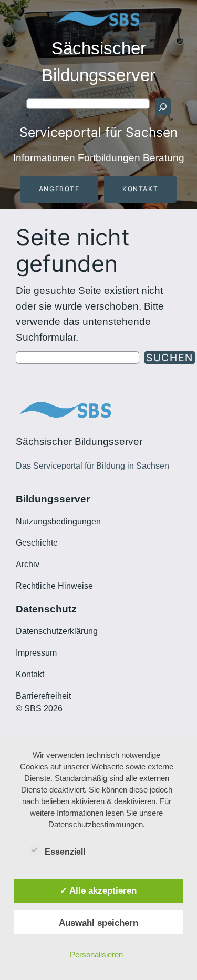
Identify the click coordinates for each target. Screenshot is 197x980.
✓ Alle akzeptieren (98, 890)
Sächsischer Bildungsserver (79, 441)
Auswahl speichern (98, 922)
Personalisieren (96, 954)
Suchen (169, 357)
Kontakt (140, 189)
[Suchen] (163, 106)
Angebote (59, 189)
